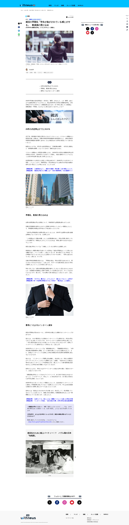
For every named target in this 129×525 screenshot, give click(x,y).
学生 (27, 72)
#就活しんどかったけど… (35, 19)
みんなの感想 (70, 17)
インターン (40, 72)
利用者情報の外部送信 (92, 521)
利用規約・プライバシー (93, 519)
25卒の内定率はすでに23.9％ (49, 86)
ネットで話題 (71, 5)
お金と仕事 (26, 10)
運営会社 (89, 518)
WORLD (80, 5)
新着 (50, 5)
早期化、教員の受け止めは (49, 88)
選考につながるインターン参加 (50, 91)
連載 (62, 5)
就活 (35, 72)
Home (22, 10)
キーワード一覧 (70, 518)
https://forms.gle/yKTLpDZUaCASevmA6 (40, 422)
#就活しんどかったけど (48, 72)
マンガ (56, 5)
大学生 (31, 72)
